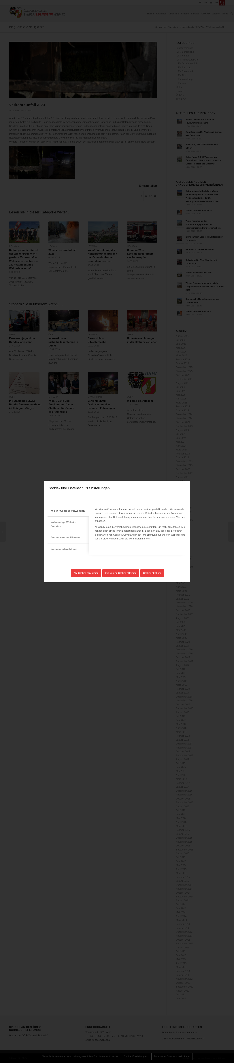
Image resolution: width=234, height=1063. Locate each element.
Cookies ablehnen (152, 573)
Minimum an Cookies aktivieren (121, 573)
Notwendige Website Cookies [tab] (63, 524)
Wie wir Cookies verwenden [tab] (67, 510)
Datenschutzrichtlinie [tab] (63, 548)
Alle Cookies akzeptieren (86, 573)
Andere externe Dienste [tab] (65, 537)
